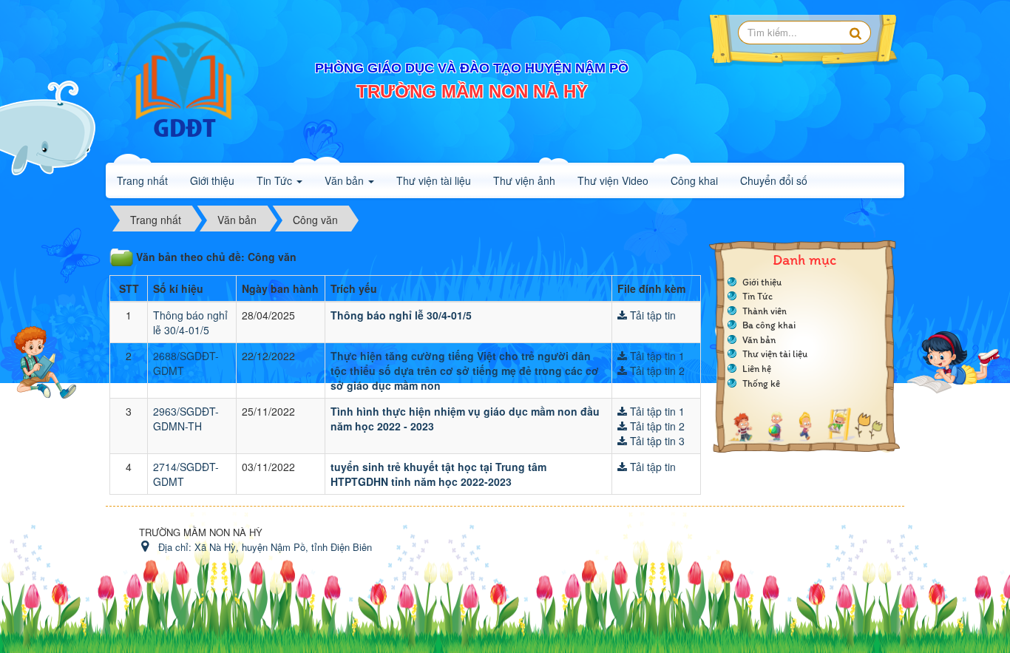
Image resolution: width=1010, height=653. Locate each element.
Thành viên (764, 311)
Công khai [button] (694, 180)
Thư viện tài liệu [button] (433, 180)
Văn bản (759, 339)
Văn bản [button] (346, 180)
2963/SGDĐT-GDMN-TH (186, 418)
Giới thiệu (762, 282)
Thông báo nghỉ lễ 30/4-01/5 (190, 322)
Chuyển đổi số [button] (773, 180)
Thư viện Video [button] (612, 180)
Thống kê (761, 383)
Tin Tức (757, 296)
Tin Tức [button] (276, 180)
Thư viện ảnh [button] (524, 180)
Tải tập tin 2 (656, 370)
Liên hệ (756, 368)
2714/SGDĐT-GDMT (186, 474)
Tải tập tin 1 (656, 355)
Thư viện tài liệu (774, 353)
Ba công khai (769, 325)
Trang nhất (142, 180)
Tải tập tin (651, 315)
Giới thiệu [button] (212, 180)
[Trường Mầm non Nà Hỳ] (183, 79)
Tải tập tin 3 (656, 440)
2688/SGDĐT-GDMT (186, 363)
